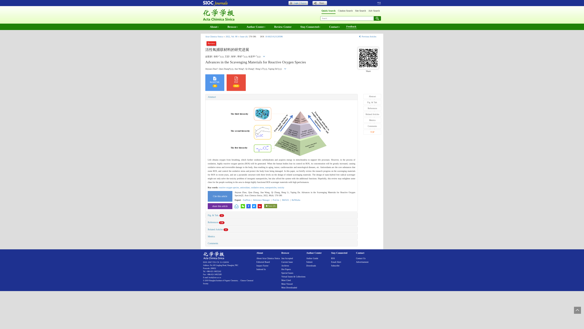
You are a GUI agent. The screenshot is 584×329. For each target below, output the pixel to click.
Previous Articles (369, 36)
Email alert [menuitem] (336, 262)
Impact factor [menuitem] (262, 266)
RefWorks (296, 200)
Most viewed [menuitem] (287, 284)
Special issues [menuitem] (287, 273)
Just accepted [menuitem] (287, 258)
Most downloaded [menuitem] (289, 288)
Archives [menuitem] (285, 266)
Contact (333, 26)
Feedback (351, 26)
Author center (255, 26)
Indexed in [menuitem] (261, 269)
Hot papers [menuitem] (286, 269)
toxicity (281, 187)
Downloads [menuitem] (311, 266)
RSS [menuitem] (333, 258)
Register (303, 3)
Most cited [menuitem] (286, 280)
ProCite (276, 200)
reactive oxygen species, (229, 187)
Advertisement (362, 262)
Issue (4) (244, 36)
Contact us (360, 258)
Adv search (374, 10)
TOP (372, 132)
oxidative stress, (258, 187)
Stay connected (309, 26)
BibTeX (285, 200)
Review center (283, 26)
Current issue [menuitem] (287, 262)
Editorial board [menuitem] (263, 262)
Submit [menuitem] (309, 262)
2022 (228, 36)
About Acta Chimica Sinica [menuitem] (268, 258)
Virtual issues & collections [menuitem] (293, 277)
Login (296, 3)
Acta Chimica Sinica (214, 36)
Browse (232, 26)
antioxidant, (245, 187)
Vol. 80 (234, 36)
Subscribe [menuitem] (335, 266)
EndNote (246, 200)
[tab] (281, 97)
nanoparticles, (271, 187)
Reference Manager (261, 200)
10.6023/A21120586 (274, 36)
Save (270, 206)
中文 (379, 3)
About (213, 26)
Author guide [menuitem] (312, 258)
